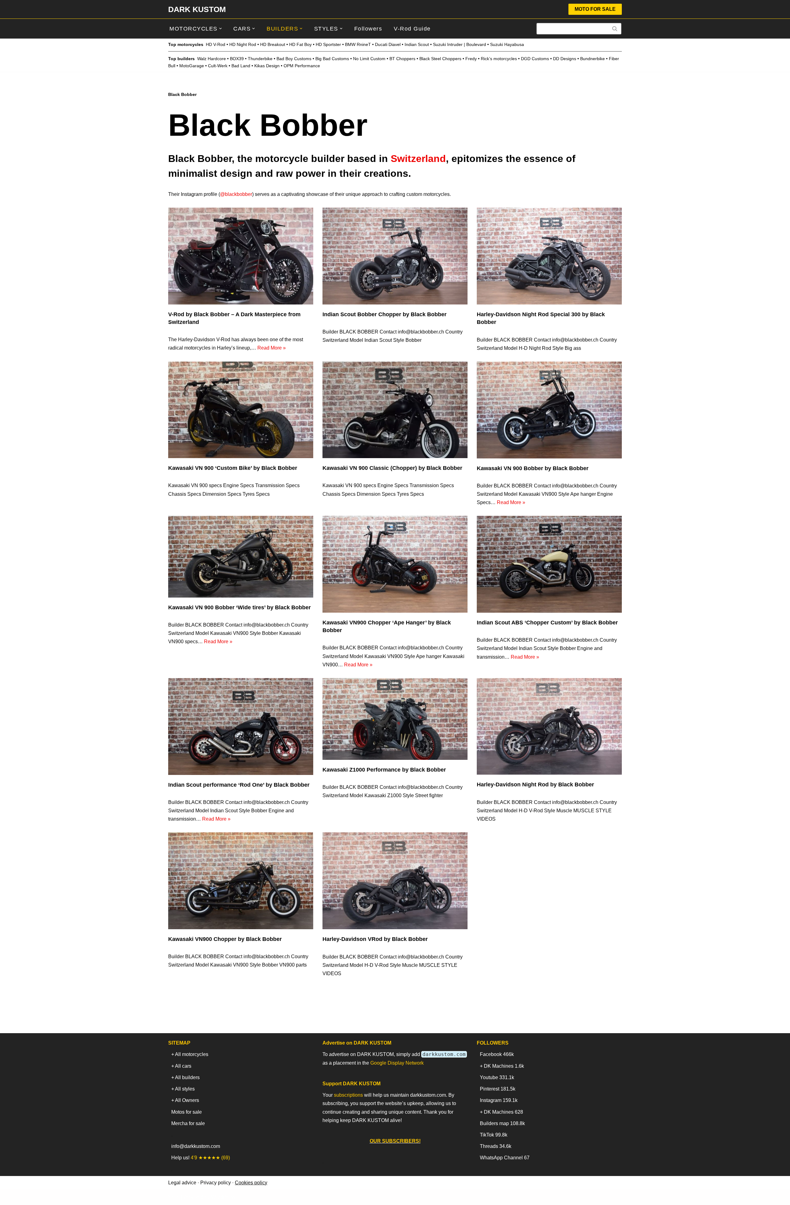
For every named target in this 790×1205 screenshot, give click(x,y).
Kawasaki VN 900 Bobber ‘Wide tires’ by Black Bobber (239, 607)
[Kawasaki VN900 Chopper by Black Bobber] (240, 880)
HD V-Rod (215, 44)
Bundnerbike (592, 58)
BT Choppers (402, 58)
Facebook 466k (497, 1054)
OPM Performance (302, 65)
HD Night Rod (242, 44)
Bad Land (240, 65)
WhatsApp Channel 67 (505, 1157)
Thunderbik (259, 58)
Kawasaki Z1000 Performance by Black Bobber (384, 770)
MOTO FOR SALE (595, 9)
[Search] (615, 29)
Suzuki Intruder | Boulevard (459, 44)
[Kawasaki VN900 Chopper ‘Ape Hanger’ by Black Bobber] (395, 564)
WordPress (223, 1197)
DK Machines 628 (503, 1112)
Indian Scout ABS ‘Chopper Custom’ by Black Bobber (547, 622)
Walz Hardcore (211, 58)
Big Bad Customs (332, 58)
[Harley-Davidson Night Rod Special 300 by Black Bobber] (549, 256)
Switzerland (418, 158)
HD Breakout (272, 44)
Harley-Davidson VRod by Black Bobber (375, 939)
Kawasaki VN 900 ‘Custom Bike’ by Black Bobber (232, 468)
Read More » (271, 347)
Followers (368, 29)
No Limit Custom (369, 58)
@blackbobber (236, 194)
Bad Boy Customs (293, 58)
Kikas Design (267, 65)
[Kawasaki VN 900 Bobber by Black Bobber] (549, 410)
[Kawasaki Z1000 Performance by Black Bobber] (395, 719)
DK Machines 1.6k (504, 1066)
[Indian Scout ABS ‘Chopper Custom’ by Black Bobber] (549, 564)
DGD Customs (535, 58)
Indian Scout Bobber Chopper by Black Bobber (384, 314)
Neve (174, 1197)
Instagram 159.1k (499, 1100)
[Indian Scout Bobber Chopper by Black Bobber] (395, 256)
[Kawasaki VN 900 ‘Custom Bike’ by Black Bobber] (240, 410)
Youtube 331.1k (497, 1077)
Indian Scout (417, 44)
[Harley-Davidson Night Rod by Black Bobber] (549, 726)
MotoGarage (191, 65)
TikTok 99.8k (493, 1134)
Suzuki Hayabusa (507, 44)
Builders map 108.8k (502, 1123)
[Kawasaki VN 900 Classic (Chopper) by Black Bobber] (395, 410)
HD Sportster (328, 44)
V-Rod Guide (412, 29)
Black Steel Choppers (440, 58)
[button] (220, 28)
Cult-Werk (217, 65)
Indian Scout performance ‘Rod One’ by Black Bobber (239, 785)
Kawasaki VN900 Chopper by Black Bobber (225, 939)
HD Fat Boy (300, 44)
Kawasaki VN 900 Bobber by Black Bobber (532, 468)
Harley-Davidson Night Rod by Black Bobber (535, 784)
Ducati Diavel (388, 44)
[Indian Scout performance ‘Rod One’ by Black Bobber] (240, 726)
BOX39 (237, 58)
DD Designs (564, 58)
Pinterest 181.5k (497, 1088)
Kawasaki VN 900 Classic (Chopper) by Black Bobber (392, 468)
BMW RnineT (358, 44)
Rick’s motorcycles (499, 58)
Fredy (471, 58)
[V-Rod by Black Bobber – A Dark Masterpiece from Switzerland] (240, 256)
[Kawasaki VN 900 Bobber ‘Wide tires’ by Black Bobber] (240, 556)
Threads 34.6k (495, 1146)
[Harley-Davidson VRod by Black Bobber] (395, 880)
